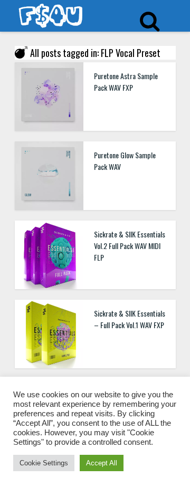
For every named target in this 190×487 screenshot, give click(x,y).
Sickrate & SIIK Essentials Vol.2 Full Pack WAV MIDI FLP (129, 245)
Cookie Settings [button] (44, 463)
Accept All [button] (101, 463)
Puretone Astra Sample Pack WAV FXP (126, 81)
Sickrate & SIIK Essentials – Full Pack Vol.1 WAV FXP (129, 319)
